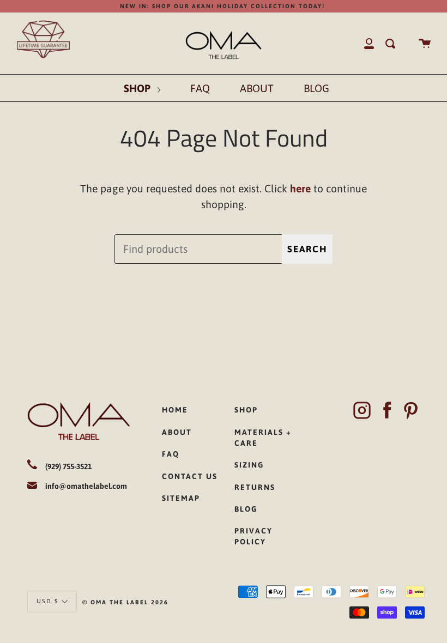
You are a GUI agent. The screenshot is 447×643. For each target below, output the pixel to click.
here (300, 189)
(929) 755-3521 (68, 466)
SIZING (249, 464)
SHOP (138, 88)
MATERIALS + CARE (263, 437)
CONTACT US (190, 476)
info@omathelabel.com (86, 486)
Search (307, 249)
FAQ (200, 88)
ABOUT (257, 88)
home (175, 409)
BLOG (316, 88)
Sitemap (181, 498)
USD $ (48, 601)
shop (246, 409)
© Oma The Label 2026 (125, 602)
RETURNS (254, 487)
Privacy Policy (253, 536)
